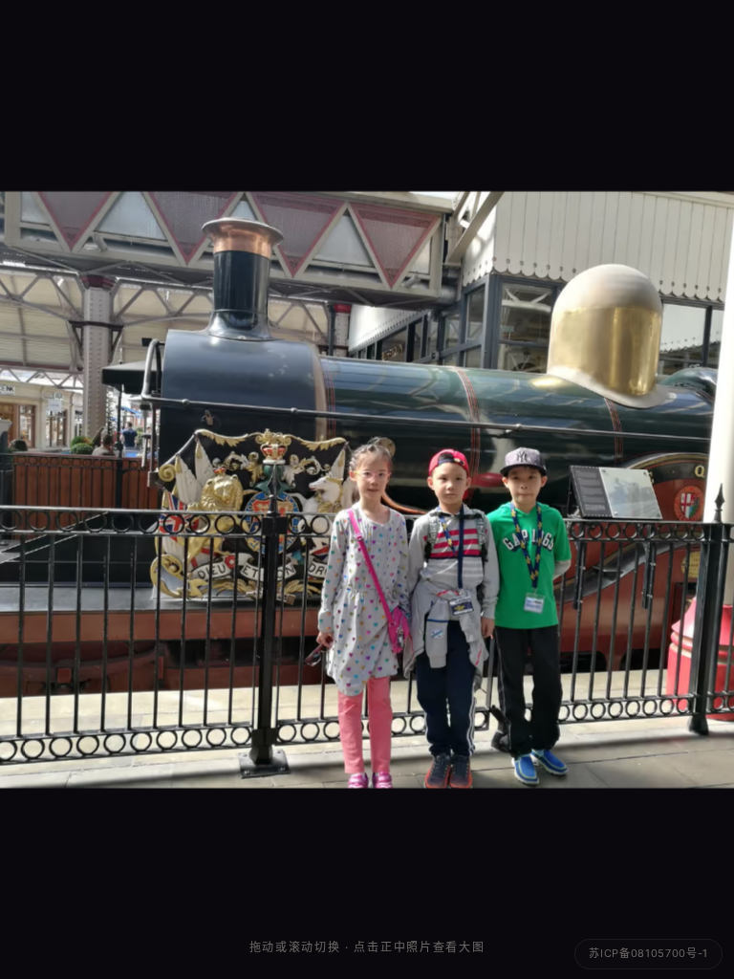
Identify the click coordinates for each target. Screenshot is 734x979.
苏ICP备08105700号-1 (648, 953)
